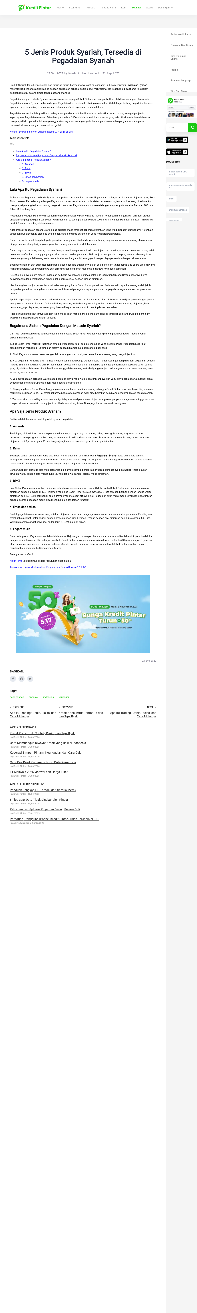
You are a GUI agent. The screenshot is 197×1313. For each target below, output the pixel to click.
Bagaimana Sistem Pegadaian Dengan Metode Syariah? (46, 155)
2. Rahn (26, 168)
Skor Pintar (75, 7)
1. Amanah (28, 164)
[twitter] (30, 681)
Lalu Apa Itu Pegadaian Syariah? (34, 151)
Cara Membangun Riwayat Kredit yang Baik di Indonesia (48, 743)
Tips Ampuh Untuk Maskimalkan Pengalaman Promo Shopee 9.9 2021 (48, 567)
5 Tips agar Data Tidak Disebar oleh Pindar (39, 799)
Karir (123, 7)
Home (60, 7)
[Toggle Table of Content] (12, 144)
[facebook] (13, 681)
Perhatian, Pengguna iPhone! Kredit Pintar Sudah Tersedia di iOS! (54, 819)
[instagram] (21, 681)
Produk (91, 7)
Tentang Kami (108, 7)
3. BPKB (26, 172)
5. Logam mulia (30, 181)
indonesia (48, 697)
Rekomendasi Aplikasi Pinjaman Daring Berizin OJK (45, 809)
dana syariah (17, 697)
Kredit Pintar (16, 560)
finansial (33, 697)
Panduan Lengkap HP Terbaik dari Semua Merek (43, 790)
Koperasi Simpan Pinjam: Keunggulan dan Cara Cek (45, 752)
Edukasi (136, 7)
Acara (149, 7)
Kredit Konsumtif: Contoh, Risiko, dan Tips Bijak (42, 733)
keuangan (64, 697)
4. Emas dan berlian (33, 177)
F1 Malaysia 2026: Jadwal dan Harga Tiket (39, 772)
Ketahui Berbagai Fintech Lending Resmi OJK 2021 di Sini (41, 131)
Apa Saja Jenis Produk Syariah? (33, 159)
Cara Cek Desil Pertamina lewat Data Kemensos (43, 762)
